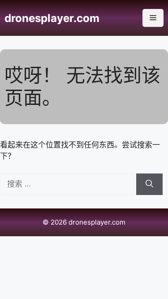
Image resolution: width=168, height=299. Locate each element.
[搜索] (149, 184)
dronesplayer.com (51, 18)
